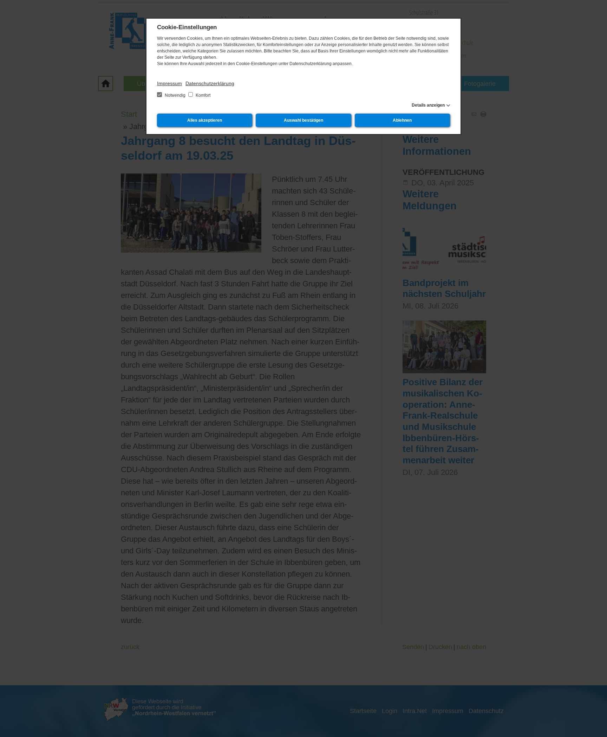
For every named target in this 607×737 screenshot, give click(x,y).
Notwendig (175, 95)
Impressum (169, 83)
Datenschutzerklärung (209, 83)
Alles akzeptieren (204, 120)
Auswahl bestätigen (303, 120)
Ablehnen (402, 120)
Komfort (202, 95)
